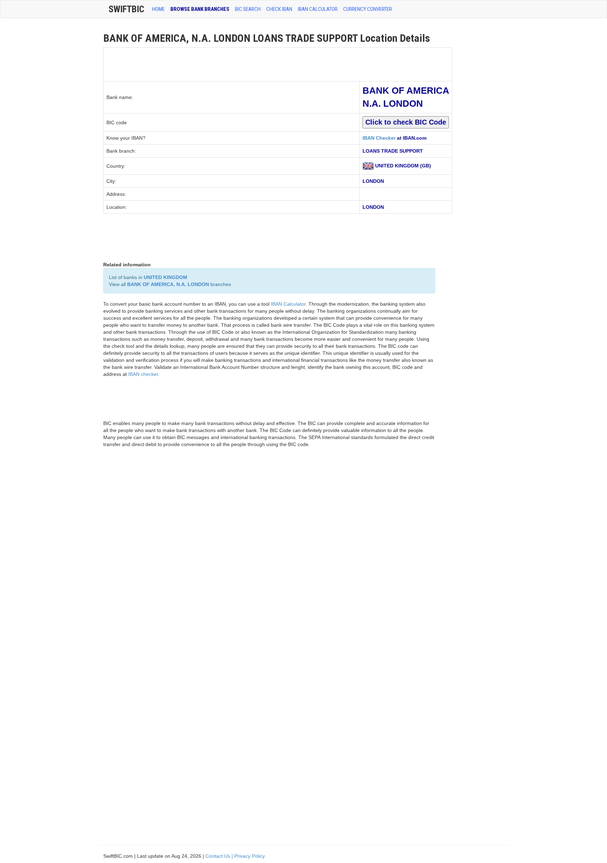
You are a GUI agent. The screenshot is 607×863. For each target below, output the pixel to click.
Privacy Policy (249, 856)
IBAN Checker (379, 138)
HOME (158, 9)
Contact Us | (219, 856)
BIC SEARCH (248, 9)
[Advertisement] (231, 63)
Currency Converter (367, 9)
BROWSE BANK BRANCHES (199, 9)
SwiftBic (126, 9)
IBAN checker (143, 374)
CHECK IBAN (279, 9)
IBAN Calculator (318, 9)
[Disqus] (269, 553)
